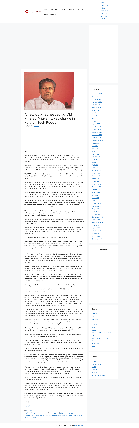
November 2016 (97, 214)
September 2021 (97, 140)
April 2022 (95, 121)
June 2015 (95, 225)
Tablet (94, 341)
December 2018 (97, 187)
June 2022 (95, 116)
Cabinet (28, 412)
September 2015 (97, 222)
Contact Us (71, 9)
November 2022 (97, 102)
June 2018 (95, 198)
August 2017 (96, 209)
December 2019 (97, 176)
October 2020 (96, 157)
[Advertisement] (54, 36)
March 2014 (96, 236)
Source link (28, 406)
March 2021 (96, 154)
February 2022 (96, 126)
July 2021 (95, 146)
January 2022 (96, 129)
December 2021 (97, 132)
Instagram (95, 327)
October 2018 (96, 189)
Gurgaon (95, 324)
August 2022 (96, 110)
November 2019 (97, 179)
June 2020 (95, 159)
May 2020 (95, 162)
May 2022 (95, 118)
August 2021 (96, 143)
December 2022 (97, 99)
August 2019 (96, 181)
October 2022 (96, 105)
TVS (93, 346)
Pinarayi (46, 412)
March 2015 (96, 228)
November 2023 (97, 94)
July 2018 (95, 195)
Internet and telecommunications (102, 333)
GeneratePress (78, 425)
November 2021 (97, 135)
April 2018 (95, 200)
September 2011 (97, 239)
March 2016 (96, 220)
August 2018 (96, 192)
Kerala (42, 412)
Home (45, 9)
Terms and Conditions (49, 14)
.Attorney (95, 313)
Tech (58, 412)
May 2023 (95, 96)
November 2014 (97, 233)
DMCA (63, 9)
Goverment (29, 410)
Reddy (50, 412)
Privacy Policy (54, 9)
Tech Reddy (96, 344)
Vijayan (62, 412)
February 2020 (97, 170)
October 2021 (96, 137)
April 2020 (95, 165)
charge (33, 412)
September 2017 (97, 206)
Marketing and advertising (100, 338)
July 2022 (95, 113)
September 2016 (97, 217)
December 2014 (97, 231)
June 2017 (95, 211)
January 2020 (96, 173)
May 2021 (95, 148)
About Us (80, 9)
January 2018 (96, 203)
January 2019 (96, 184)
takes (54, 412)
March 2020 (96, 168)
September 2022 (97, 107)
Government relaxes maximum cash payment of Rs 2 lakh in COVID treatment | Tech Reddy (51, 413)
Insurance (95, 330)
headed (38, 412)
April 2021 (95, 151)
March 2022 (96, 124)
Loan (93, 335)
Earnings (95, 316)
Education (95, 319)
